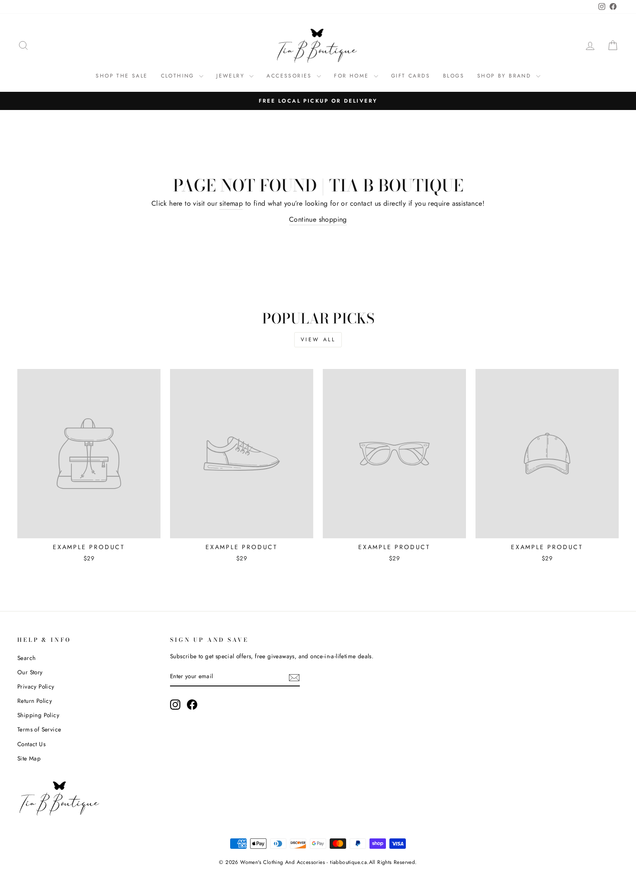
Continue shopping (318, 219)
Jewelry (231, 76)
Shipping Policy (38, 715)
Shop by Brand (505, 76)
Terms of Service (39, 729)
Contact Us (31, 744)
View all (318, 339)
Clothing (179, 76)
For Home (353, 76)
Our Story (30, 672)
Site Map (29, 758)
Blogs (453, 76)
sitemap (231, 203)
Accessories (291, 76)
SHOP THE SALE (122, 76)
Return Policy (34, 700)
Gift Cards (410, 76)
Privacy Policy (36, 686)
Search (26, 657)
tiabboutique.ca (348, 862)
